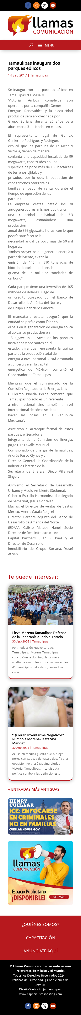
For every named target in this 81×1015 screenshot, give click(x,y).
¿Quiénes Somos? (40, 924)
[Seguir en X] (44, 5)
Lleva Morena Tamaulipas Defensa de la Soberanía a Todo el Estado (39, 634)
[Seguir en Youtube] (53, 5)
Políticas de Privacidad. (28, 980)
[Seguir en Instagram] (36, 5)
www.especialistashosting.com (40, 994)
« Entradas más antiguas (33, 789)
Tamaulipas (39, 75)
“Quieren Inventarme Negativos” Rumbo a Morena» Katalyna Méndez (38, 739)
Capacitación (40, 937)
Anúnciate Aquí (40, 951)
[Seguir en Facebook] (28, 5)
